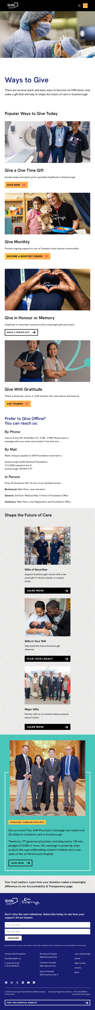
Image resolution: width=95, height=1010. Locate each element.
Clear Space (85, 994)
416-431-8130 (22, 437)
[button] (82, 5)
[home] (15, 6)
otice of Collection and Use (58, 945)
